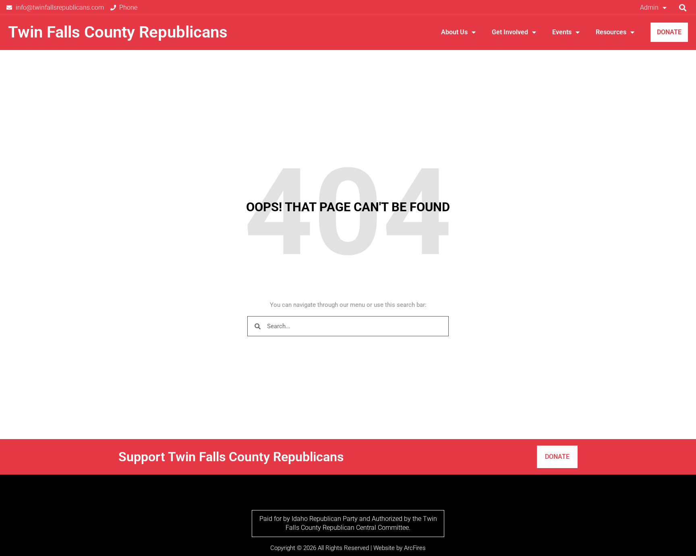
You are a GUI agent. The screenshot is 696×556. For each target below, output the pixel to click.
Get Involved (510, 32)
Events (562, 32)
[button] (683, 7)
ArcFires (415, 548)
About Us (454, 32)
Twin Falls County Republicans (118, 32)
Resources (611, 32)
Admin (649, 7)
